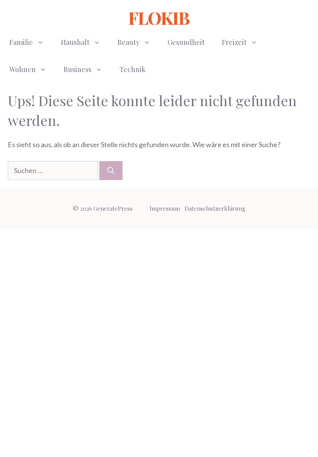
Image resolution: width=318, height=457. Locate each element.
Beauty (129, 42)
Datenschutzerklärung (215, 208)
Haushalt (75, 42)
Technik (132, 69)
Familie (21, 42)
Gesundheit (186, 42)
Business (78, 69)
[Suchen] (111, 170)
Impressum (165, 208)
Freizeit (234, 42)
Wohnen (22, 69)
